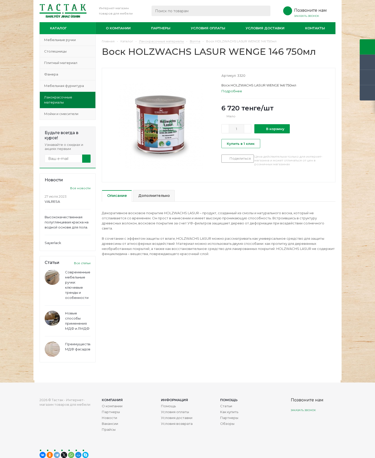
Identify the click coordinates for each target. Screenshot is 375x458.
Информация (174, 400)
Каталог (58, 28)
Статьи (226, 406)
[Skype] (85, 455)
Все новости (80, 188)
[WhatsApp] (71, 455)
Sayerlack (53, 243)
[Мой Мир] (78, 455)
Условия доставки (265, 28)
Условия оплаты (208, 28)
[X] (64, 455)
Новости (109, 418)
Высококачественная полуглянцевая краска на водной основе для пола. (67, 222)
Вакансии (110, 424)
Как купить (229, 412)
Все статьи (82, 263)
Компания (112, 400)
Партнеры (160, 28)
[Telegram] (57, 455)
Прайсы (109, 429)
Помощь (229, 400)
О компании (118, 28)
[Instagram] (295, 422)
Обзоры (227, 424)
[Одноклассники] (50, 455)
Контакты (315, 28)
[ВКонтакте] (43, 455)
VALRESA (52, 201)
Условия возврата (177, 424)
